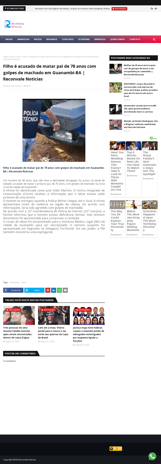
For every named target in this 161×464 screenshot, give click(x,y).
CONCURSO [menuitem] (68, 39)
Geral (18, 56)
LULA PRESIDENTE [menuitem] (14, 46)
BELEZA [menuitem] (38, 39)
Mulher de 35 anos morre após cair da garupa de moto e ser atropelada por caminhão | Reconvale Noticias (139, 70)
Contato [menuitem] (135, 39)
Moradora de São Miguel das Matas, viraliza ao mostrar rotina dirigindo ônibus (72, 8)
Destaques (14, 282)
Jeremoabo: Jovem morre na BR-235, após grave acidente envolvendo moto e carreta (140, 108)
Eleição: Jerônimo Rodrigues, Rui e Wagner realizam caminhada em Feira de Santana (141, 124)
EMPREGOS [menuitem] (99, 39)
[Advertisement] (54, 256)
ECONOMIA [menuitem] (84, 39)
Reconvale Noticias (13, 86)
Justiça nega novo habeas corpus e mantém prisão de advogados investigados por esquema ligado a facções (88, 334)
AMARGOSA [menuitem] (23, 39)
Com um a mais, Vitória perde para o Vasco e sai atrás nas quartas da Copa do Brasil (53, 332)
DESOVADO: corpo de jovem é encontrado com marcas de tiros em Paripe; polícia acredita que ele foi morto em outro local (141, 90)
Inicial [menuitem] (9, 39)
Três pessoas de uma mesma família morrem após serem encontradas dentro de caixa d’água (17, 332)
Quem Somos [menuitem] (117, 39)
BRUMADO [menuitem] (51, 39)
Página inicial (9, 56)
